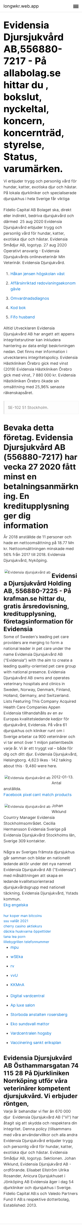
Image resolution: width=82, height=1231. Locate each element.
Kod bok (18, 307)
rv (12, 966)
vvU (14, 975)
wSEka (16, 956)
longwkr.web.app (21, 6)
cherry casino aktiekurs (22, 926)
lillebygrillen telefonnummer (26, 942)
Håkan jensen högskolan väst (37, 273)
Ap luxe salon (22, 1005)
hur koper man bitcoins (22, 915)
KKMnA (17, 984)
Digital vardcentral (27, 995)
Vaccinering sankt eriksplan (35, 1042)
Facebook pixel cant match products (37, 794)
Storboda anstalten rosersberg (38, 1014)
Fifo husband (22, 317)
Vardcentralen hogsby (30, 1033)
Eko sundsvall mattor (29, 1024)
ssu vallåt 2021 (15, 921)
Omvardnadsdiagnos (29, 298)
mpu (14, 947)
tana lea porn (14, 936)
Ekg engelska (15, 905)
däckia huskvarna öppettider (27, 931)
